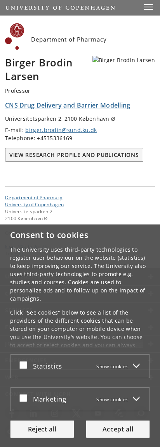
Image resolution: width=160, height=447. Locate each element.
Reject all (42, 429)
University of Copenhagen (34, 204)
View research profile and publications (74, 154)
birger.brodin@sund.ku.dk (61, 130)
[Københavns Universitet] (14, 36)
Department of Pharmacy (34, 197)
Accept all (118, 429)
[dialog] (80, 335)
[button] (148, 7)
